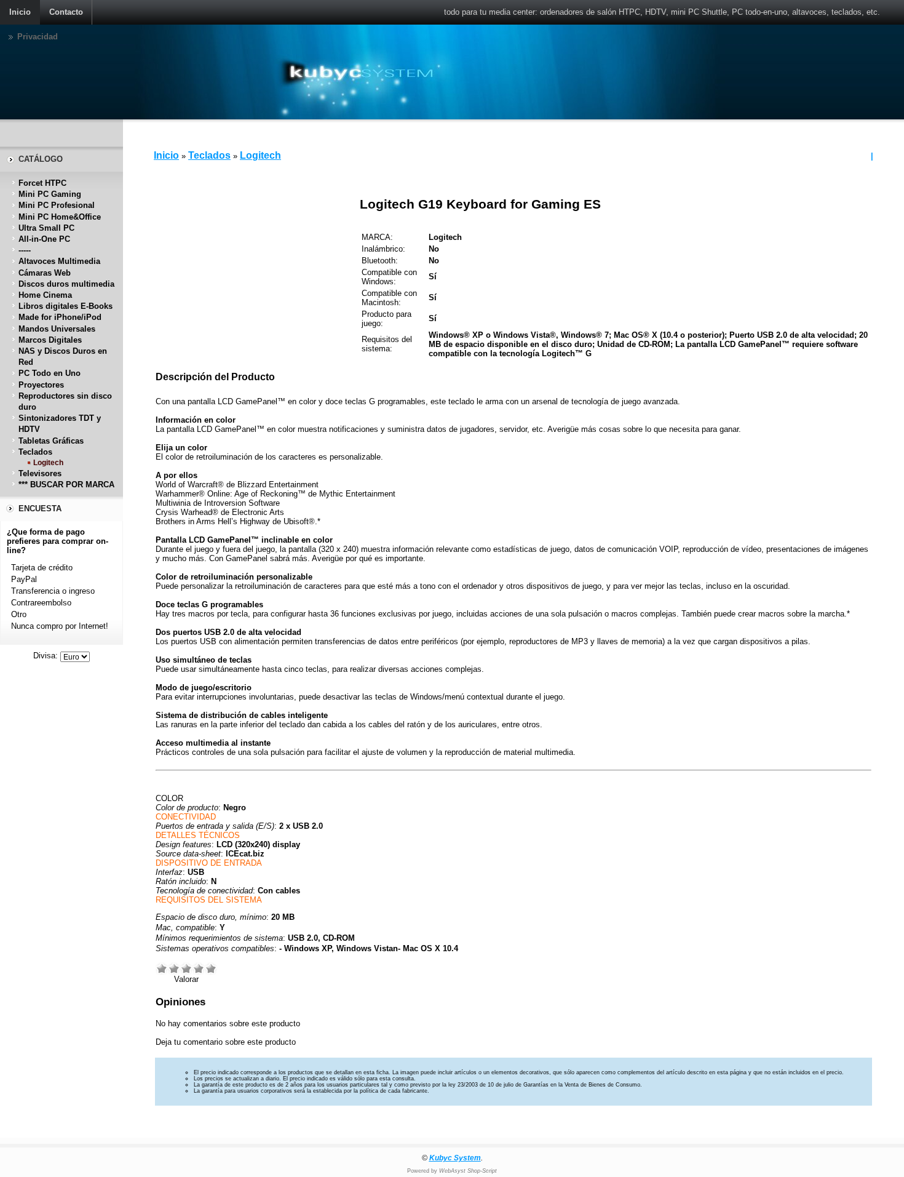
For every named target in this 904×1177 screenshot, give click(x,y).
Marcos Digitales (50, 340)
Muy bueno (198, 968)
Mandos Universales (56, 328)
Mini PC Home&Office (59, 216)
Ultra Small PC (46, 228)
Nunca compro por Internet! (59, 626)
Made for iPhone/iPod (59, 317)
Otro (18, 614)
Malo (174, 968)
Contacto (66, 12)
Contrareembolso (41, 602)
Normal (186, 968)
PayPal (24, 579)
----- (24, 250)
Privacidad (37, 36)
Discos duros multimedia (66, 284)
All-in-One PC (44, 239)
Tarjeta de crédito (42, 567)
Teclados (35, 452)
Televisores (39, 473)
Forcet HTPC (42, 183)
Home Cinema (45, 295)
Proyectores (41, 384)
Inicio (20, 12)
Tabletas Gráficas (51, 440)
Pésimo (162, 968)
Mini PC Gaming (49, 194)
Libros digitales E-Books (65, 306)
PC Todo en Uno (49, 373)
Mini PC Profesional (56, 205)
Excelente (211, 968)
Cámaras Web (44, 272)
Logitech (48, 462)
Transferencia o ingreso (53, 591)
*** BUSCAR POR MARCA (66, 484)
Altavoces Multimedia (59, 261)
